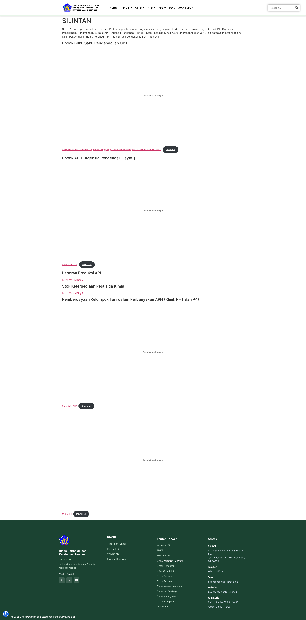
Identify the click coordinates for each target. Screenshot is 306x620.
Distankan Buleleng (167, 591)
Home (113, 8)
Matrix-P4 (67, 514)
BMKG (160, 550)
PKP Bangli (162, 606)
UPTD (138, 8)
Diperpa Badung (165, 571)
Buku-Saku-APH (69, 264)
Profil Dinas (113, 548)
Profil (126, 8)
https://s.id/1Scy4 (72, 293)
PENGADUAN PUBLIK (181, 8)
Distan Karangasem (167, 596)
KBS (161, 8)
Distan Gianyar (164, 576)
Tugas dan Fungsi (116, 543)
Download (170, 149)
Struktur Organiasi (116, 559)
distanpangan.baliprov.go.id (222, 592)
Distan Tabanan (165, 581)
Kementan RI (163, 545)
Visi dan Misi (113, 553)
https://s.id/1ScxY (72, 279)
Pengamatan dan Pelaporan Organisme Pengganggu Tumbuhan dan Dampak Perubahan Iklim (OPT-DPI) (111, 149)
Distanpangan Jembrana (169, 586)
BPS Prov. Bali (164, 555)
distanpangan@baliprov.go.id (223, 581)
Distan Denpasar (165, 565)
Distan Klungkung (166, 601)
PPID (150, 8)
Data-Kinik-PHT (69, 406)
